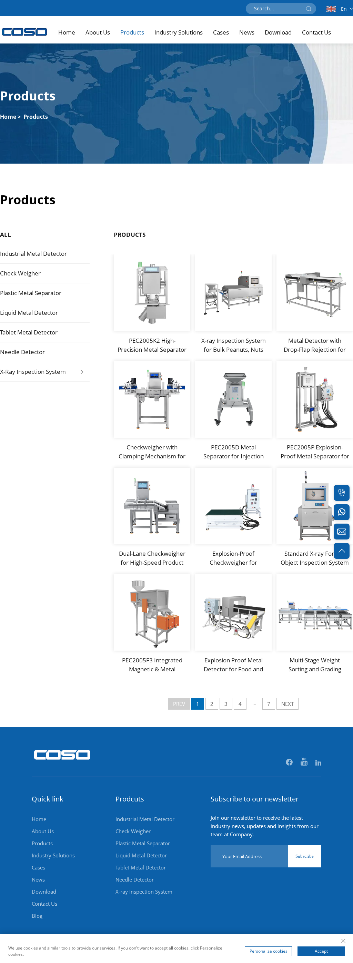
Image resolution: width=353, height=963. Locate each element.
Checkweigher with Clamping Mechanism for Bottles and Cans (152, 452)
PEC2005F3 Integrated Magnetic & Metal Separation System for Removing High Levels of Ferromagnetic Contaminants (152, 665)
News (246, 32)
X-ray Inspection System (33, 372)
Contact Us (316, 32)
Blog (37, 915)
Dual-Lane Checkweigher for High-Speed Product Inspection (152, 558)
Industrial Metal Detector (33, 253)
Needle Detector (22, 352)
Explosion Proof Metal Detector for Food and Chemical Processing (233, 665)
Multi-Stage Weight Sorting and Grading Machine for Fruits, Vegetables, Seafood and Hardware (315, 665)
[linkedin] (318, 763)
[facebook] (290, 763)
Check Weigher (20, 273)
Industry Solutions (178, 32)
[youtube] (305, 763)
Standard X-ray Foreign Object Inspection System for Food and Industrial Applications (315, 558)
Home (66, 32)
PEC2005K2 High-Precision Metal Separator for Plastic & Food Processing (152, 345)
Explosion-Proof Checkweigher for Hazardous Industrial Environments (233, 558)
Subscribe (304, 856)
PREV (179, 703)
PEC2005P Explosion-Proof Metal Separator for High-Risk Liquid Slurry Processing (315, 452)
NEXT (287, 703)
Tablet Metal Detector (29, 332)
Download (278, 32)
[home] (62, 763)
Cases (221, 32)
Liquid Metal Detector (29, 313)
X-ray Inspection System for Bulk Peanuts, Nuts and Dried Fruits (233, 345)
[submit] (308, 8)
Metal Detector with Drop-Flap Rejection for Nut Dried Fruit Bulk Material (315, 345)
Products (132, 32)
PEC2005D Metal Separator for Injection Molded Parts (233, 452)
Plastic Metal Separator (30, 293)
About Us (97, 32)
